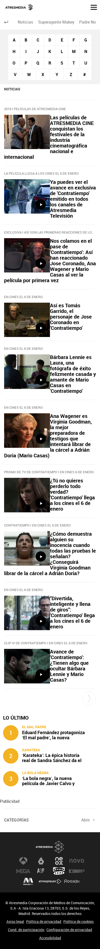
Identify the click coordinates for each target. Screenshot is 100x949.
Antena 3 (23, 861)
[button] (92, 7)
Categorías (16, 820)
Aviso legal (15, 921)
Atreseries (41, 871)
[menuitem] (25, 22)
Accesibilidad (50, 937)
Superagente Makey (56, 22)
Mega (23, 871)
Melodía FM (28, 881)
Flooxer (71, 881)
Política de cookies (78, 921)
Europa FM (76, 871)
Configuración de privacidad (69, 929)
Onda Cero (59, 871)
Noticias (25, 22)
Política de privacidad (43, 921)
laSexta (41, 861)
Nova (76, 861)
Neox (59, 861)
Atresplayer (50, 881)
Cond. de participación (26, 929)
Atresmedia (50, 847)
